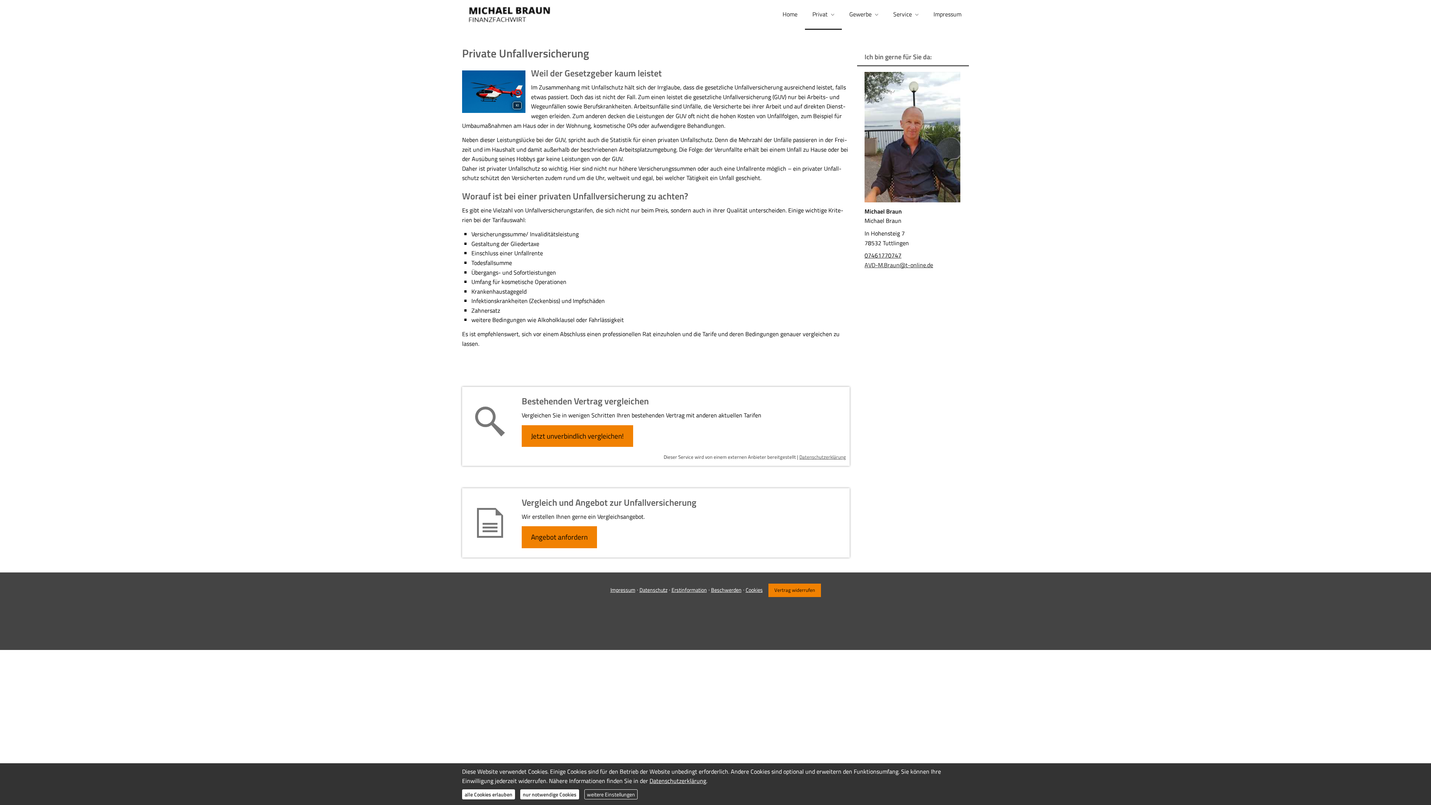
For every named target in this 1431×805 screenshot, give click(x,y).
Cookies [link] (754, 590)
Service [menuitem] (902, 14)
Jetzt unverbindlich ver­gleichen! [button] (577, 435)
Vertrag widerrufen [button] (794, 590)
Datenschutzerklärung (822, 457)
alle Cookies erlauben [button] (488, 794)
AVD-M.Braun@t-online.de (899, 265)
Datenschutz (653, 590)
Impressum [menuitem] (947, 14)
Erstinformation (689, 590)
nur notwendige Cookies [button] (549, 794)
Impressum (622, 590)
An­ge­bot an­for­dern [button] (559, 536)
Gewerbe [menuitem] (860, 14)
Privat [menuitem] (820, 14)
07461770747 (883, 255)
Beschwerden (726, 590)
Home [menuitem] (790, 14)
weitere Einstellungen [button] (611, 794)
